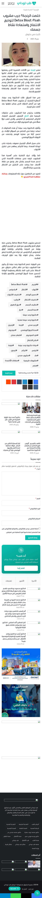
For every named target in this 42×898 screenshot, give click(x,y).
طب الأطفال (25, 840)
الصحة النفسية (11, 828)
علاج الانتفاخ (32, 340)
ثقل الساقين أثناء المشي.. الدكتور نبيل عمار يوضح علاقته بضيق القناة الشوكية (14, 625)
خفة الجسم (32, 310)
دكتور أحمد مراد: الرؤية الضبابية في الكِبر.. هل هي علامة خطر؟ (12, 419)
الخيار (26, 116)
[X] (30, 382)
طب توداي (15, 840)
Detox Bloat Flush (18, 284)
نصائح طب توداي (20, 844)
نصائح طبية (8, 844)
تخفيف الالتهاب (13, 295)
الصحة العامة (23, 828)
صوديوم (11, 330)
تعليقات (9, 581)
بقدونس (12, 290)
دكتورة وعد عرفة (30, 315)
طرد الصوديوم (31, 335)
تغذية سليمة (27, 10)
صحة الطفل (7, 836)
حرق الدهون (15, 305)
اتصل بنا (24, 889)
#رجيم (34, 284)
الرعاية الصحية (34, 828)
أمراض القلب (35, 824)
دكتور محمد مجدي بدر (14, 832)
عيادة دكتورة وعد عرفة (27, 345)
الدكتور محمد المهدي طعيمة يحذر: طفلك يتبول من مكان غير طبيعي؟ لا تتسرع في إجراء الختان (14, 602)
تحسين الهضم (31, 295)
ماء (36, 356)
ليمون (13, 350)
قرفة (10, 345)
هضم (35, 366)
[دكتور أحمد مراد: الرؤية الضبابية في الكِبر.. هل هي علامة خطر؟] (11, 408)
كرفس (34, 350)
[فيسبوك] (35, 382)
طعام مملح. (15, 335)
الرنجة (33, 70)
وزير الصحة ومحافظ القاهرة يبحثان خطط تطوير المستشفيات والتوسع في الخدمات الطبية (32, 419)
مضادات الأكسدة (11, 361)
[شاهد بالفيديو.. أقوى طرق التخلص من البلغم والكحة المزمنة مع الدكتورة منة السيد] (31, 436)
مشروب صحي (23, 356)
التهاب (34, 290)
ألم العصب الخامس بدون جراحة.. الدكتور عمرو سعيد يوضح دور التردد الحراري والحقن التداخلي (15, 613)
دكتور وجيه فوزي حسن (32, 836)
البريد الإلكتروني (34, 509)
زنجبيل (10, 325)
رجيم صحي (32, 325)
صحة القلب (35, 840)
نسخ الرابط (8, 373)
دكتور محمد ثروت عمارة (31, 832)
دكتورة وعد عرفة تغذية (27, 320)
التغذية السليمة (23, 824)
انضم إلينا (21, 568)
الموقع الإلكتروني (34, 519)
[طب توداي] (21, 3)
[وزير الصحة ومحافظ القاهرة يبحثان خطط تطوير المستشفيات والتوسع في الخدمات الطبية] (31, 407)
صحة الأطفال (17, 836)
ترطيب (16, 300)
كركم (23, 350)
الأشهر (21, 581)
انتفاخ (24, 290)
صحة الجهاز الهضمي (29, 330)
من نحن (30, 889)
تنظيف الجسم (31, 305)
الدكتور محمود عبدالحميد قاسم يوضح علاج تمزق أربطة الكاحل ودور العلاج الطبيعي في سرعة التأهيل (14, 591)
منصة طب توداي (34, 844)
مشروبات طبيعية (30, 361)
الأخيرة (34, 581)
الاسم (38, 498)
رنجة (20, 325)
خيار (20, 310)
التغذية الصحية (11, 824)
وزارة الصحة (35, 848)
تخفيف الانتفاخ (30, 300)
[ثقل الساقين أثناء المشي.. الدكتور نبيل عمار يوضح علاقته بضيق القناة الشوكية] (33, 625)
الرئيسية (36, 10)
